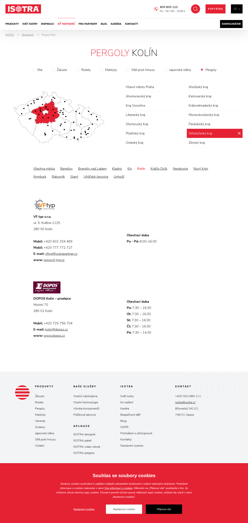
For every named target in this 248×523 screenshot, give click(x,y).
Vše (39, 70)
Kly (129, 168)
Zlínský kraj (197, 142)
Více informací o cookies (118, 488)
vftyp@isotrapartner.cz (61, 254)
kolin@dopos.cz (56, 329)
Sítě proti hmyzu (143, 70)
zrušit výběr (239, 133)
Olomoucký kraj (137, 124)
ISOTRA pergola (83, 453)
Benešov (66, 168)
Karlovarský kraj (200, 96)
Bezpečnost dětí (130, 415)
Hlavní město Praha (140, 87)
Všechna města (44, 168)
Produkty (12, 24)
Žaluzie (62, 70)
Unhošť (119, 176)
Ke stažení (126, 402)
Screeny (40, 427)
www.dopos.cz (54, 335)
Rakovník (58, 176)
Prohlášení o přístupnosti (136, 433)
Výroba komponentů (86, 409)
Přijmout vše (164, 509)
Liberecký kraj (135, 115)
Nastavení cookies (131, 446)
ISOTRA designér (84, 434)
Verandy (40, 421)
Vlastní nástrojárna (85, 396)
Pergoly (211, 70)
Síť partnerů (66, 24)
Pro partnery (88, 24)
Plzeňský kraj (135, 133)
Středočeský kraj (200, 133)
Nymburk (39, 176)
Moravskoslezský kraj (204, 115)
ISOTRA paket (82, 441)
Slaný (74, 176)
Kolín (141, 168)
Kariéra (116, 24)
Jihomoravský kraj (138, 96)
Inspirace (47, 24)
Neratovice (180, 168)
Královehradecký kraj (203, 105)
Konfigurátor (231, 24)
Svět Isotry (127, 396)
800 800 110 (169, 7)
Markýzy (111, 70)
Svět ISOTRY (29, 24)
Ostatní (39, 446)
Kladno (117, 168)
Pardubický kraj (199, 124)
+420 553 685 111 (188, 396)
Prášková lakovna (84, 415)
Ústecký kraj (134, 142)
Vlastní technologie (85, 402)
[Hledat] (195, 8)
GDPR (124, 427)
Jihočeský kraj (198, 87)
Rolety (86, 70)
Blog (104, 24)
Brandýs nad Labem (92, 168)
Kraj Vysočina (135, 105)
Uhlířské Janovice (96, 176)
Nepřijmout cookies (124, 509)
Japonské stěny (180, 70)
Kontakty (131, 24)
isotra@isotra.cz (185, 402)
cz (235, 9)
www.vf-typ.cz (54, 260)
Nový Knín (200, 168)
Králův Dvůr (159, 168)
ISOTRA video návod (86, 447)
